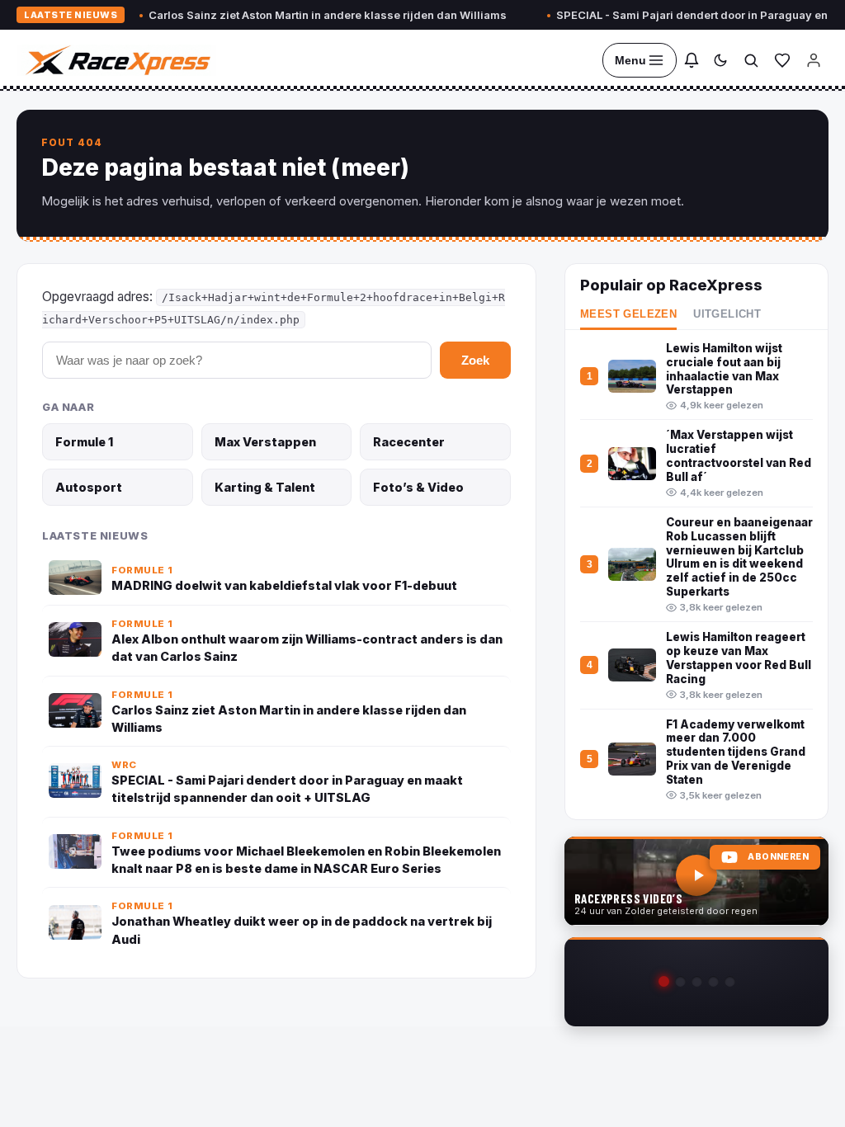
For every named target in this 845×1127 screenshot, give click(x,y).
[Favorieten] (782, 60)
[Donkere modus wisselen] (720, 60)
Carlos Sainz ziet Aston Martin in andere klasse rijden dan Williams (301, 14)
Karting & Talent (265, 487)
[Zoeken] (751, 60)
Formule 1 (84, 442)
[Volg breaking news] (691, 60)
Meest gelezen (628, 314)
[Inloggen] (813, 60)
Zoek (475, 360)
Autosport (88, 487)
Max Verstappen (265, 442)
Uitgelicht (727, 314)
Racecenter (409, 442)
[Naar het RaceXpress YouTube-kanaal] (696, 881)
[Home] (116, 60)
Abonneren (778, 856)
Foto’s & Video (418, 487)
